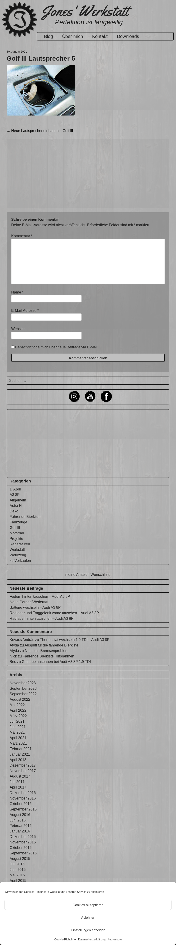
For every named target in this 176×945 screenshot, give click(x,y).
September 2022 (23, 694)
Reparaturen (20, 544)
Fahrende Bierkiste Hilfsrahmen (48, 656)
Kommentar (21, 236)
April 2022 (18, 710)
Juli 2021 (17, 721)
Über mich (72, 36)
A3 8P (15, 495)
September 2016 (23, 809)
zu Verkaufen (20, 561)
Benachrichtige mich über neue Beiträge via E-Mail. (57, 347)
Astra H (16, 506)
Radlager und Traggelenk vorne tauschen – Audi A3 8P (54, 613)
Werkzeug (18, 555)
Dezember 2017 (23, 765)
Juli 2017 (17, 782)
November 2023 (23, 683)
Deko (14, 511)
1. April (15, 489)
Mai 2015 (17, 875)
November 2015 (23, 842)
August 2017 (20, 776)
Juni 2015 (18, 870)
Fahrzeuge (18, 522)
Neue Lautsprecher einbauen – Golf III (40, 131)
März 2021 (18, 743)
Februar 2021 (21, 749)
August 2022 (20, 699)
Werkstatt (17, 550)
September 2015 (23, 853)
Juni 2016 (18, 820)
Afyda (14, 645)
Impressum (115, 939)
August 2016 (20, 815)
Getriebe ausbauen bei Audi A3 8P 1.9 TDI (56, 662)
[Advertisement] (88, 173)
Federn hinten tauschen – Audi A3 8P (40, 596)
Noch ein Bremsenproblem (46, 651)
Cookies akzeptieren (88, 905)
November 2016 (23, 798)
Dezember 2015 (23, 837)
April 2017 (18, 787)
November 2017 (23, 771)
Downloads (128, 36)
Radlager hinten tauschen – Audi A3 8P (42, 618)
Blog (48, 36)
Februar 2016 (21, 826)
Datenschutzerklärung (92, 939)
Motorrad (17, 533)
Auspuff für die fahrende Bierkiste (51, 645)
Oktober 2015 (21, 848)
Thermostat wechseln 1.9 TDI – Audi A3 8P (75, 640)
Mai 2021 (17, 732)
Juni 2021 (18, 727)
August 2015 (20, 859)
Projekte (16, 539)
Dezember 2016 (23, 793)
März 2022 (18, 716)
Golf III (15, 528)
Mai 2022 (17, 705)
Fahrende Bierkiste (25, 517)
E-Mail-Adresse (25, 310)
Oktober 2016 (21, 804)
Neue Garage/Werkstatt (29, 602)
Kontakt (100, 36)
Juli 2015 (17, 864)
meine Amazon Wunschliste (87, 574)
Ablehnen (88, 917)
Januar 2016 (20, 831)
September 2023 (23, 688)
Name (17, 292)
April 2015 (18, 881)
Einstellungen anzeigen (88, 930)
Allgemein (18, 500)
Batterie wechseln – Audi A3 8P (35, 607)
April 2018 (18, 760)
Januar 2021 (20, 754)
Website (18, 329)
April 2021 (18, 738)
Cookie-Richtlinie (65, 939)
